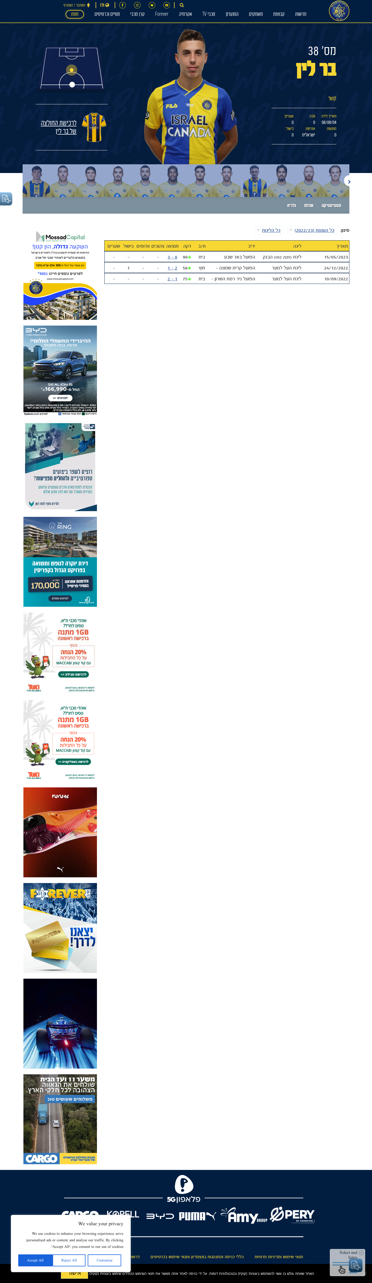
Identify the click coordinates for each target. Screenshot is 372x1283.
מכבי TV (208, 15)
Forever (161, 15)
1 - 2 (172, 278)
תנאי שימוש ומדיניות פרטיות (279, 1256)
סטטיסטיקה (331, 206)
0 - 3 (172, 257)
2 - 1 (172, 268)
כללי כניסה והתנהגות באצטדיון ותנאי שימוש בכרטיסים (197, 1256)
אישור (74, 1273)
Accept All (35, 1260)
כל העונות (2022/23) (314, 230)
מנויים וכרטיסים (107, 15)
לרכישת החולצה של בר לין (59, 128)
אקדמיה (185, 15)
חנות (74, 15)
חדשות (300, 15)
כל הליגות (271, 230)
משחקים (256, 15)
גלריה (291, 206)
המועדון (232, 15)
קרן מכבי (137, 15)
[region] (71, 1243)
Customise (104, 1260)
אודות (308, 206)
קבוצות (279, 15)
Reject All (69, 1260)
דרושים (133, 1256)
